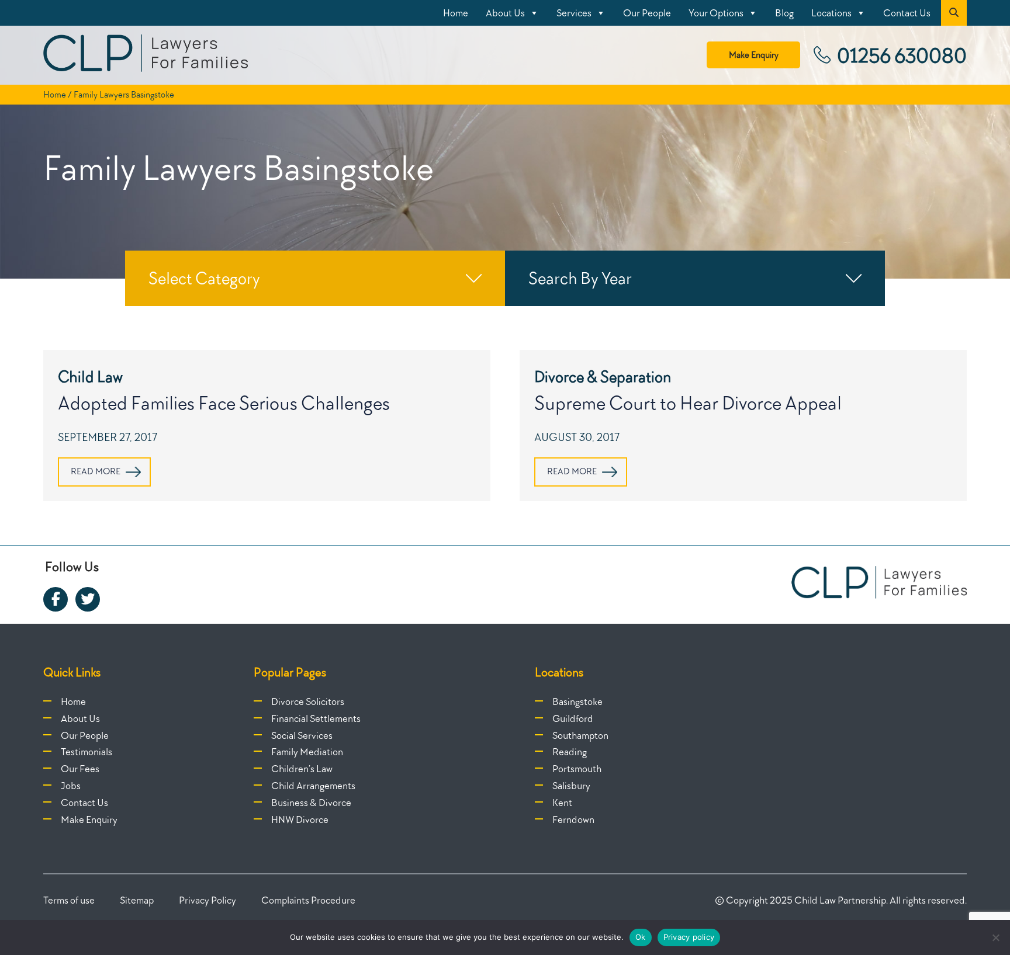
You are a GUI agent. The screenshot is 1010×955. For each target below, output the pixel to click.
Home (455, 12)
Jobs (71, 785)
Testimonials (86, 751)
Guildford (572, 718)
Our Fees (80, 768)
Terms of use (69, 900)
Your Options (716, 12)
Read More (95, 471)
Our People (647, 12)
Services (574, 12)
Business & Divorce (311, 802)
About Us (505, 12)
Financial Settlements (316, 718)
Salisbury (571, 785)
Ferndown (573, 819)
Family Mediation (307, 751)
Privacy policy (689, 937)
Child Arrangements (313, 785)
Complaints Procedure (308, 900)
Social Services (302, 735)
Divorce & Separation (602, 376)
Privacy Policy (207, 900)
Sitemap (137, 900)
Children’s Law (302, 768)
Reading (569, 751)
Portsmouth (576, 768)
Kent (562, 802)
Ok (640, 937)
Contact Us (907, 12)
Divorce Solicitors (307, 701)
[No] (995, 937)
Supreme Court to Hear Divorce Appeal (688, 402)
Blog (784, 12)
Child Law (90, 376)
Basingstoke (577, 701)
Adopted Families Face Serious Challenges (224, 402)
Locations (831, 12)
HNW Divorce (299, 819)
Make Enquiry (754, 55)
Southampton (580, 735)
